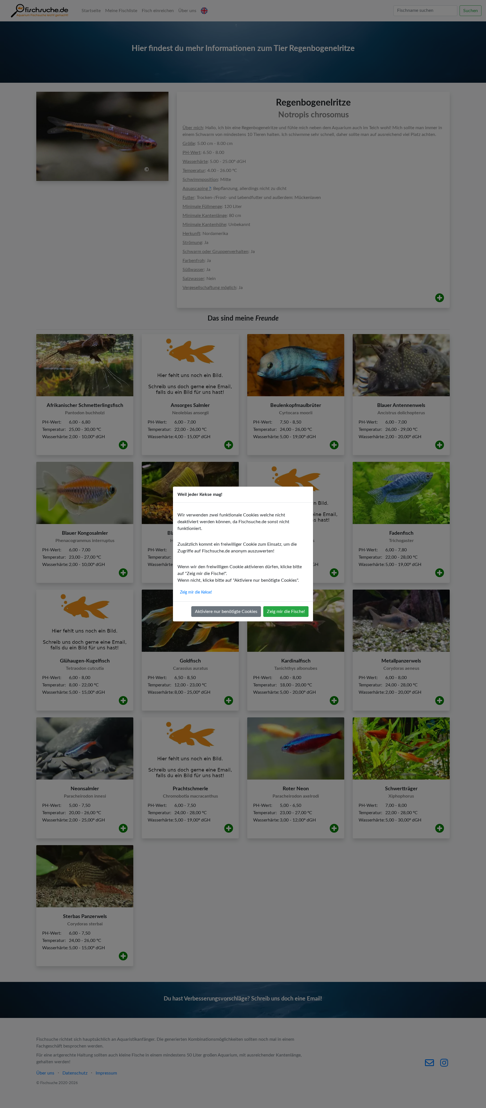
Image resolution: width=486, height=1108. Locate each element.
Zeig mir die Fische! (286, 611)
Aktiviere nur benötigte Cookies (226, 611)
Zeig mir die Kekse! (196, 592)
